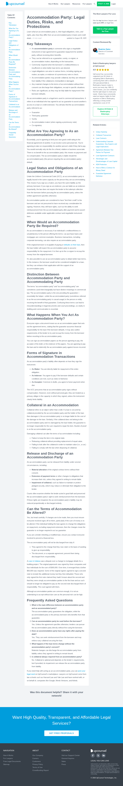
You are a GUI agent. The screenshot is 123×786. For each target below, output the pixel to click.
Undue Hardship (101, 132)
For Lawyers (87, 4)
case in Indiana (34, 561)
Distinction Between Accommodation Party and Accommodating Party (14, 73)
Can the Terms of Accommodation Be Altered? (14, 126)
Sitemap (6, 764)
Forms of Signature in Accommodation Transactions (14, 98)
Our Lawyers (65, 4)
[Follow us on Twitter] (98, 756)
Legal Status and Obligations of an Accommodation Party (14, 46)
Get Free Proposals (61, 733)
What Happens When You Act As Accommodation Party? (14, 86)
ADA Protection (101, 164)
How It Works (53, 4)
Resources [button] (76, 4)
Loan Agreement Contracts (105, 156)
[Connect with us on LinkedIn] (103, 755)
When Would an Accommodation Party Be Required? (14, 59)
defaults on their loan (72, 245)
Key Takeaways (13, 24)
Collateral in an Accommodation (14, 106)
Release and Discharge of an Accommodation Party (14, 114)
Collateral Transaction (103, 135)
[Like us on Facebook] (93, 755)
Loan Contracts (101, 138)
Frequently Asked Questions (12, 135)
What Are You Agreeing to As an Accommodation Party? (14, 33)
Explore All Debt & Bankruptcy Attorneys (105, 111)
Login (113, 4)
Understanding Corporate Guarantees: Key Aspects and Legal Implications (106, 144)
